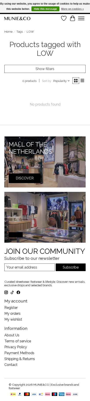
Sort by (46, 81)
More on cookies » (72, 9)
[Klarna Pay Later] (68, 394)
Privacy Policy (15, 347)
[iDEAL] (13, 394)
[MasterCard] (27, 394)
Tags (19, 31)
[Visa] (34, 394)
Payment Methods (19, 353)
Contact (10, 365)
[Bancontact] (41, 394)
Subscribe (71, 267)
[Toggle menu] (81, 18)
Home (8, 31)
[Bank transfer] (75, 394)
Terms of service (17, 341)
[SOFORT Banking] (47, 394)
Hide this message (45, 9)
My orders (12, 313)
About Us (11, 335)
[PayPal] (20, 394)
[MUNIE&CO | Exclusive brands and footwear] (17, 18)
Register (11, 308)
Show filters (45, 69)
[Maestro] (54, 394)
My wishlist (13, 319)
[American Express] (61, 394)
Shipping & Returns (19, 359)
